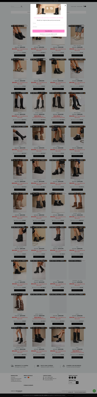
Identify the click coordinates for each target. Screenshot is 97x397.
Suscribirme (48, 31)
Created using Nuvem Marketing (48, 35)
